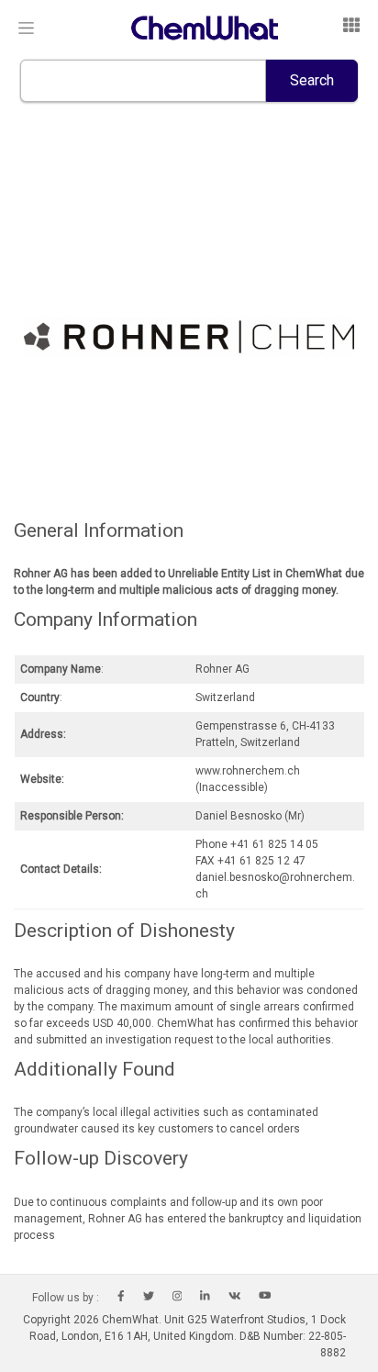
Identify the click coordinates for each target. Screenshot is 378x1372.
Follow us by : (65, 1297)
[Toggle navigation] (26, 28)
